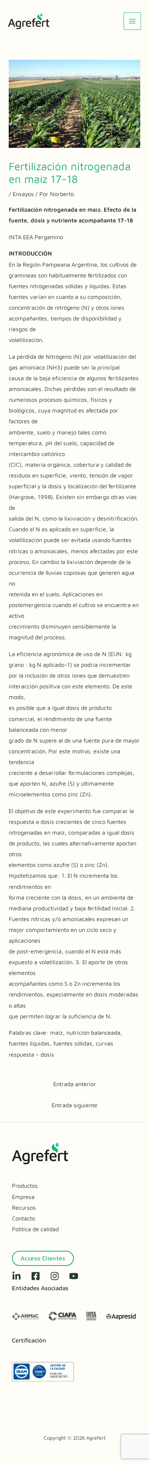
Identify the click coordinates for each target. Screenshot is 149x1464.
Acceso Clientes (43, 1258)
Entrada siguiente (74, 1105)
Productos (25, 1185)
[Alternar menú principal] (132, 21)
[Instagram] (54, 1276)
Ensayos (23, 194)
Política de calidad (35, 1229)
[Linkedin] (16, 1276)
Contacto (23, 1218)
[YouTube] (73, 1276)
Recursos (24, 1207)
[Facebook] (35, 1276)
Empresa (23, 1196)
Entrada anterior (74, 1084)
